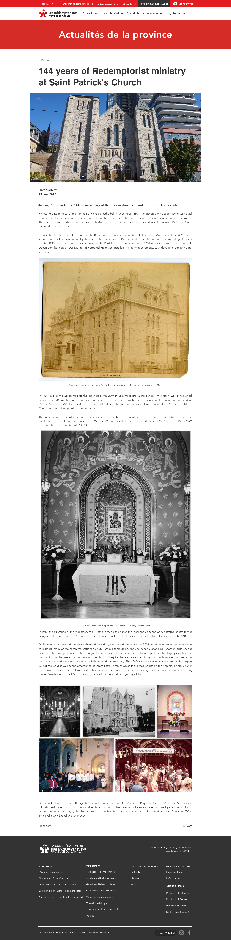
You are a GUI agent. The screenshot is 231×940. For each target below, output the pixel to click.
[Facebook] (189, 933)
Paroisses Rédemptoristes (100, 871)
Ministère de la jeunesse (99, 896)
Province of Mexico (177, 905)
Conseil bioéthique (96, 903)
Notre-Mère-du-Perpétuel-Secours (58, 884)
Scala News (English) (177, 911)
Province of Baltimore (178, 893)
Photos (135, 878)
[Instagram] (182, 933)
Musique (91, 915)
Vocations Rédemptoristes (100, 884)
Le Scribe (136, 871)
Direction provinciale (50, 871)
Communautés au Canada (53, 878)
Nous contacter (174, 871)
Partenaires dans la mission (101, 890)
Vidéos (135, 884)
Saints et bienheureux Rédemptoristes (58, 890)
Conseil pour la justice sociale (102, 909)
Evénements (173, 878)
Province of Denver (176, 899)
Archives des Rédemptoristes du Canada (58, 896)
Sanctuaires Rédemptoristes (101, 877)
